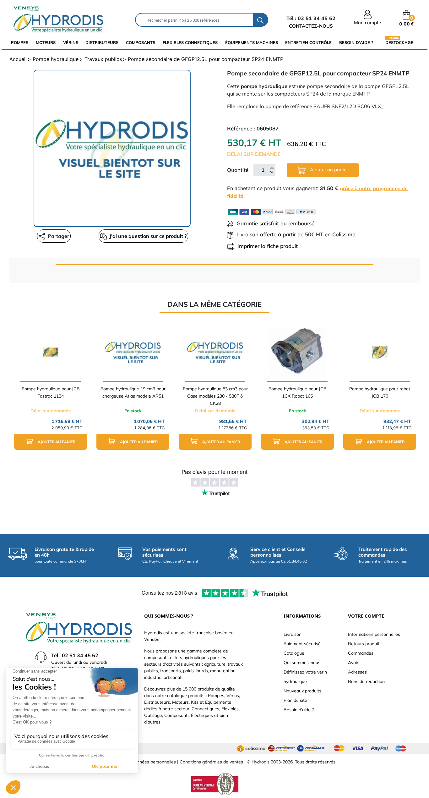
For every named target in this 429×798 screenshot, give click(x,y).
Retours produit (363, 644)
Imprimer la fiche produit (267, 246)
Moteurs (46, 42)
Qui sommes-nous (302, 662)
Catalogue (294, 653)
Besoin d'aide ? (356, 42)
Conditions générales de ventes (211, 762)
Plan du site (295, 700)
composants (140, 42)
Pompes (19, 42)
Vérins (70, 42)
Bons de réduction (366, 681)
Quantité (237, 170)
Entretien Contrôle (308, 42)
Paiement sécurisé (302, 644)
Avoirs (354, 662)
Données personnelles (153, 762)
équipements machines (251, 42)
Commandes (360, 653)
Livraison (292, 634)
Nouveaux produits (302, 691)
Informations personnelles (374, 634)
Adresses (357, 672)
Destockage (399, 42)
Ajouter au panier (328, 170)
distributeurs (101, 42)
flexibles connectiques (190, 42)
